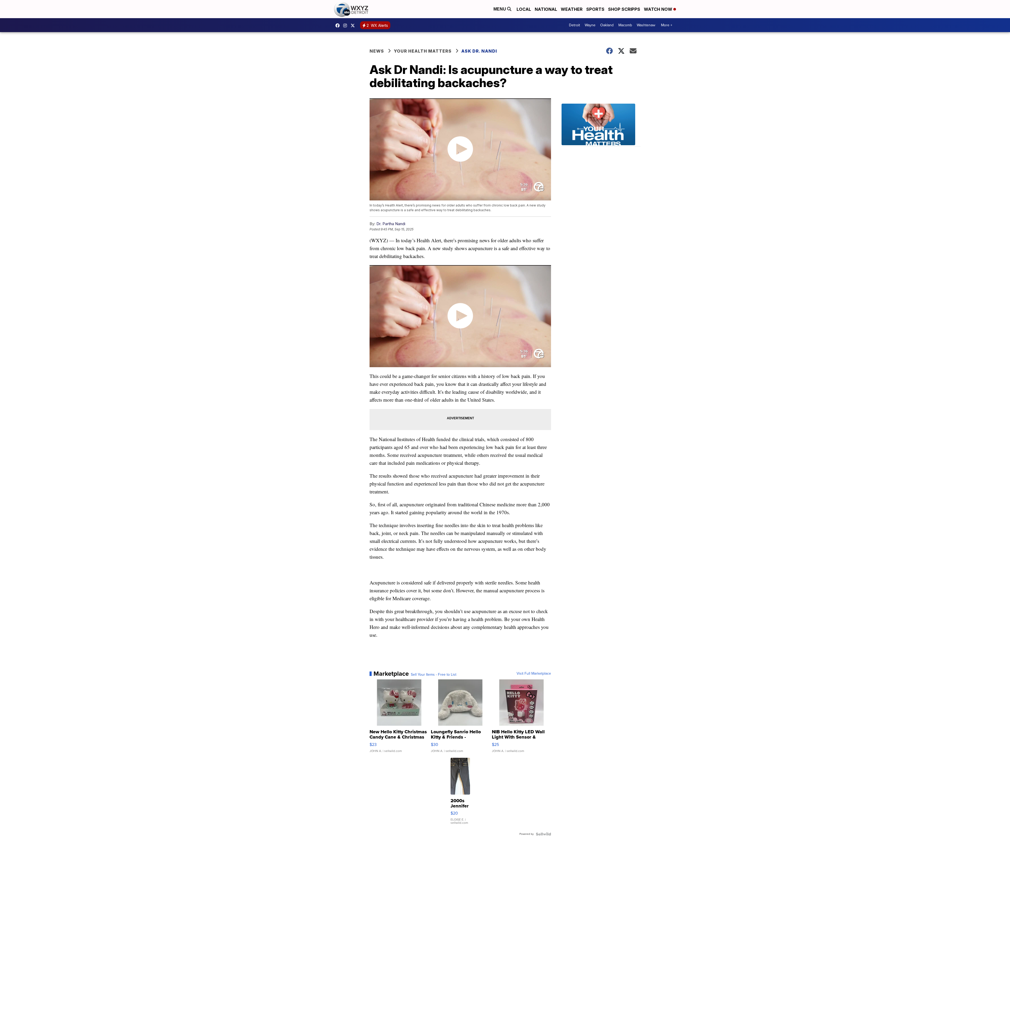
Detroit (574, 25)
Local (524, 9)
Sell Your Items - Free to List (433, 674)
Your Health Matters (423, 51)
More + (666, 25)
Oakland (607, 25)
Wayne (590, 25)
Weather (572, 9)
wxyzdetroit (338, 25)
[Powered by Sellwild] (543, 834)
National (546, 9)
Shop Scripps (624, 9)
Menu (500, 9)
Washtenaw (646, 25)
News (377, 51)
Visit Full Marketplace (534, 673)
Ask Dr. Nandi (479, 51)
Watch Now (658, 9)
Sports (595, 9)
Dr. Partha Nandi (390, 223)
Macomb (625, 25)
